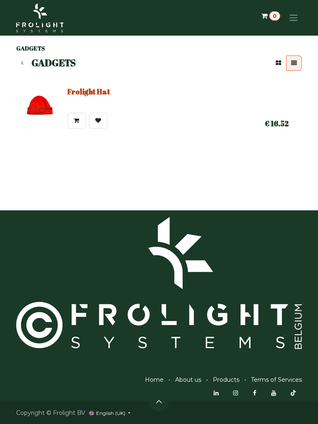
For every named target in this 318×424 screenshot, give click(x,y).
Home (154, 379)
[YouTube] (273, 392)
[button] (76, 121)
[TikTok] (293, 392)
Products (226, 379)
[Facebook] (254, 392)
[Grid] (278, 63)
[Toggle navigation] (293, 18)
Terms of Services (276, 379)
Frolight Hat (88, 91)
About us (188, 379)
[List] (294, 63)
